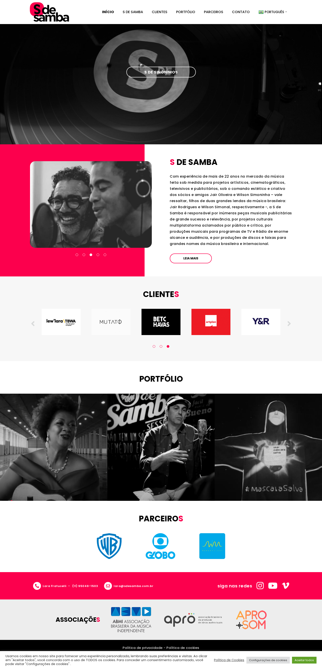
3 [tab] (91, 254)
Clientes (159, 11)
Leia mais (190, 258)
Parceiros (213, 11)
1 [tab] (77, 254)
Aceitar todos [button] (304, 660)
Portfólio (185, 11)
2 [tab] (84, 254)
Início (108, 11)
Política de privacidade (143, 647)
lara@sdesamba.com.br (133, 586)
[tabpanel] (133, 322)
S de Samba (133, 11)
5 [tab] (105, 254)
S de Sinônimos (161, 72)
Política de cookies (182, 647)
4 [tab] (98, 254)
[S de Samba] (49, 12)
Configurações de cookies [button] (268, 660)
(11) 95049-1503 (85, 586)
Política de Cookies (229, 660)
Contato (241, 11)
